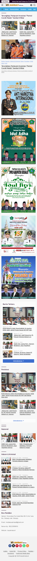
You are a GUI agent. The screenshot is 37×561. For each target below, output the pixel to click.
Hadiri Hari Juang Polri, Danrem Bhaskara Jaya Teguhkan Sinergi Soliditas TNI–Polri (9, 33)
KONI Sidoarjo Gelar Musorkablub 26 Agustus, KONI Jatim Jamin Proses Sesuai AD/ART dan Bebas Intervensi (17, 329)
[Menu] (2, 5)
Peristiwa (26, 61)
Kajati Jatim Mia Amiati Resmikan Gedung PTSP (22, 503)
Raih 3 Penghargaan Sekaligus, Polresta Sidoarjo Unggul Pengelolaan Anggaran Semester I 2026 (27, 445)
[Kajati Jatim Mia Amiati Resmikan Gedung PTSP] (6, 504)
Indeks (5, 551)
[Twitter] (13, 546)
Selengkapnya (18, 361)
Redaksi (30, 551)
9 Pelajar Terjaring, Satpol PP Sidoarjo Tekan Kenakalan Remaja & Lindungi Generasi (28, 33)
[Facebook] (9, 546)
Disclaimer (10, 553)
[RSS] (27, 546)
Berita (3, 61)
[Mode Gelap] (31, 5)
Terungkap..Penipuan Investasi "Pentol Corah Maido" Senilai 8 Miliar (17, 71)
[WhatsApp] (24, 546)
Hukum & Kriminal (15, 61)
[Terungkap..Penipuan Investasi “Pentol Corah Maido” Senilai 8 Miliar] (18, 49)
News (22, 61)
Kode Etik (13, 551)
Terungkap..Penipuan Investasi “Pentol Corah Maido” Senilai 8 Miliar (16, 67)
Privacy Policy (22, 551)
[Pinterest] (16, 546)
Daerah (7, 61)
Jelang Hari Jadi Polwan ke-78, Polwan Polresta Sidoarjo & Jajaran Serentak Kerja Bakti (23, 336)
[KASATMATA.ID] (14, 5)
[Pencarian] (34, 5)
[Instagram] (20, 546)
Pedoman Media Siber (23, 553)
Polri (6, 63)
